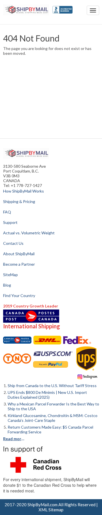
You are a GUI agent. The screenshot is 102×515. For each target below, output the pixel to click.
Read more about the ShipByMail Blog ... (14, 438)
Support (10, 222)
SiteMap (10, 274)
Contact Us (13, 243)
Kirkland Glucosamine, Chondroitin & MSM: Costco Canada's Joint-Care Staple (52, 418)
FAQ (7, 212)
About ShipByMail (19, 253)
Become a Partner (19, 264)
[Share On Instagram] (87, 376)
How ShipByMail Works (23, 191)
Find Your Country (19, 295)
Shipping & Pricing (19, 201)
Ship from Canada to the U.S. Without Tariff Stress (52, 385)
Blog (7, 285)
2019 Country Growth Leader (30, 306)
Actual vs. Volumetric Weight (29, 232)
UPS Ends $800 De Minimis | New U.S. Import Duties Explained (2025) (47, 395)
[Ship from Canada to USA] (17, 340)
